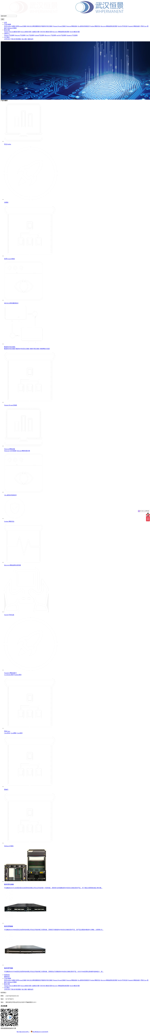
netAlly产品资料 (61, 35)
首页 (5, 22)
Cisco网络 (13, 733)
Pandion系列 (17, 674)
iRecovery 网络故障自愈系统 (60, 31)
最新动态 (30, 39)
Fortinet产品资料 (39, 35)
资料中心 (7, 33)
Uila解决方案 (35, 31)
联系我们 (19, 39)
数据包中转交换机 (47, 26)
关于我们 (7, 37)
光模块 (13, 26)
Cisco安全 (7, 733)
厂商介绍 (13, 39)
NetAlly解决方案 (75, 31)
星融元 (6, 789)
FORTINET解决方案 (45, 31)
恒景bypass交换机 (21, 26)
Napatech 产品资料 (72, 35)
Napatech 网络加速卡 (134, 26)
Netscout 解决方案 (25, 31)
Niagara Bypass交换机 (59, 26)
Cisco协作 (20, 733)
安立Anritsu (7, 26)
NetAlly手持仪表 (123, 26)
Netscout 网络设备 (71, 26)
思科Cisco (144, 26)
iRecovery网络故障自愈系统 (109, 26)
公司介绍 (7, 39)
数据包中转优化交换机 (23, 348)
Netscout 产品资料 (20, 35)
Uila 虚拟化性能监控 (83, 26)
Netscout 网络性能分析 (23, 450)
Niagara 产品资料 (9, 35)
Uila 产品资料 (30, 35)
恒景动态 (7, 974)
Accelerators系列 (9, 674)
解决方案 (7, 30)
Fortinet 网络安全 (95, 26)
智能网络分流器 (45, 348)
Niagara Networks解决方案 (12, 31)
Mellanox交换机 (12, 28)
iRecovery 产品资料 (50, 35)
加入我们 (24, 39)
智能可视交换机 (35, 348)
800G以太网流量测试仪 (34, 26)
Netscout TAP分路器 (10, 450)
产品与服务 (7, 24)
